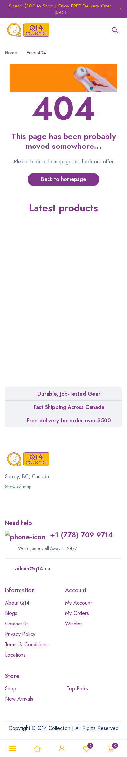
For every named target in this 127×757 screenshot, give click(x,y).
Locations (15, 655)
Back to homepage (63, 179)
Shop (10, 688)
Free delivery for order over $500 (69, 420)
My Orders (77, 613)
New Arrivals (19, 699)
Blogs (11, 613)
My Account (78, 603)
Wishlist (90, 745)
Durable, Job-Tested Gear (68, 394)
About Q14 (17, 603)
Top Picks (77, 688)
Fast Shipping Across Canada (69, 407)
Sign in (62, 748)
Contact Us (17, 623)
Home (11, 52)
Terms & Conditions (26, 644)
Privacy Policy (20, 634)
